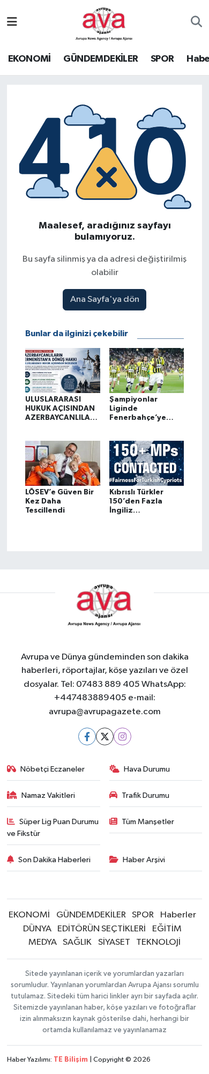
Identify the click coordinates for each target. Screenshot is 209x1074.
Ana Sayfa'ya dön (104, 299)
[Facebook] (87, 736)
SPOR (162, 59)
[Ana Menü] (12, 22)
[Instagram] (122, 736)
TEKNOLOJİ (158, 942)
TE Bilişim (71, 1059)
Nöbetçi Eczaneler (52, 769)
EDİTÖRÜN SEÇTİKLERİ (101, 929)
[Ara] (196, 23)
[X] (105, 736)
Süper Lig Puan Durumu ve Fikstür (53, 828)
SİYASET (114, 942)
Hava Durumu (147, 769)
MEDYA (42, 942)
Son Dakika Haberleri (54, 860)
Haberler (178, 915)
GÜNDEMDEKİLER (100, 59)
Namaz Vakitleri (48, 795)
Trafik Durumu (145, 795)
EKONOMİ (29, 59)
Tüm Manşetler (148, 822)
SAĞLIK (77, 942)
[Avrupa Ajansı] (104, 22)
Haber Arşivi (144, 860)
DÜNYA (37, 929)
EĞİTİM (167, 929)
